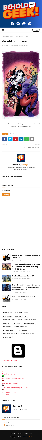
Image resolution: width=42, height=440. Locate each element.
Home (4, 37)
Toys (25, 316)
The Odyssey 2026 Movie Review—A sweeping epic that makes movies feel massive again (26, 287)
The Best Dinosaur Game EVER (23, 276)
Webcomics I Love (9, 319)
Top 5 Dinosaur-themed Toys (23, 296)
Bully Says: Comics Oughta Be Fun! (15, 388)
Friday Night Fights (27, 334)
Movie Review (7, 316)
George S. (7, 46)
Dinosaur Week (8, 330)
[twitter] (18, 23)
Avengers (6, 323)
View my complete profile (19, 409)
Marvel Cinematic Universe (27, 319)
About (20, 433)
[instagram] (24, 23)
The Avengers (16, 323)
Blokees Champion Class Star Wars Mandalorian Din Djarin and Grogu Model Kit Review (26, 266)
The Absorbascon (8, 374)
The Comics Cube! (9, 392)
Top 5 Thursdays (29, 323)
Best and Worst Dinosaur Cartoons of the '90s (26, 256)
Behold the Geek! (27, 437)
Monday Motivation (20, 327)
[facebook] (12, 23)
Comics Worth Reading (10, 383)
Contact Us (28, 433)
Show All (6, 394)
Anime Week (7, 337)
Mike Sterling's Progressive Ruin (13, 378)
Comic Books (7, 312)
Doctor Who (7, 327)
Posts (7, 423)
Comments (9, 425)
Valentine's (10, 37)
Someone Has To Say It (11, 334)
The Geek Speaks (21, 330)
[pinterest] (29, 23)
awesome (18, 316)
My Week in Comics (21, 312)
